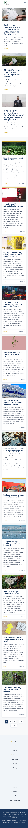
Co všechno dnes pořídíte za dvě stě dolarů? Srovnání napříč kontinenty (13, 254)
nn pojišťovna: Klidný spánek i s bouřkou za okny (13, 205)
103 (21, 722)
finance (6, 48)
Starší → (14, 726)
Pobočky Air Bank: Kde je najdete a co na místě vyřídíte (12, 354)
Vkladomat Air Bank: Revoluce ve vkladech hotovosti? (11, 543)
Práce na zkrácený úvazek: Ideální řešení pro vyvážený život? (13, 639)
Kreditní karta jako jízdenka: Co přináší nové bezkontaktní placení (12, 304)
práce (4, 666)
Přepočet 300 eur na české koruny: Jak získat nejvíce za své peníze (13, 73)
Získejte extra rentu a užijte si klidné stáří (13, 159)
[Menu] (24, 2)
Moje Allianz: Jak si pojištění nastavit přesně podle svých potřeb (12, 402)
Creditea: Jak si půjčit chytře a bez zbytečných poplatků (13, 450)
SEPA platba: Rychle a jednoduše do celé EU (11, 592)
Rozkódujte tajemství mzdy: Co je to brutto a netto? (13, 496)
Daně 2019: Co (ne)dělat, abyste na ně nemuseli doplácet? (12, 689)
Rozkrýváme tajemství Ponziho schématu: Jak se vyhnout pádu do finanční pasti (12, 29)
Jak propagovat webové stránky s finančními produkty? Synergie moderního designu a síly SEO (14, 115)
